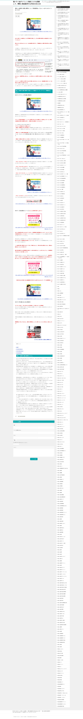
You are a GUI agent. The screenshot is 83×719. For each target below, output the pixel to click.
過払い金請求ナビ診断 (61, 620)
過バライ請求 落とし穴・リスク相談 (63, 115)
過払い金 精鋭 (60, 358)
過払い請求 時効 (60, 306)
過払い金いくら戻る (61, 380)
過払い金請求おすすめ (61, 611)
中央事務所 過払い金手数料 (62, 98)
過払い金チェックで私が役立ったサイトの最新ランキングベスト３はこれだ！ (63, 60)
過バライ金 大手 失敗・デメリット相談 (63, 140)
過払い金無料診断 (60, 510)
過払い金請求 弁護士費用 (19, 13)
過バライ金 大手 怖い (61, 148)
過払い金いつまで (60, 384)
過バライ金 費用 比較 (61, 215)
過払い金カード (60, 391)
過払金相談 (59, 686)
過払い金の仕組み (60, 428)
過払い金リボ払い (60, 444)
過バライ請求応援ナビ (61, 117)
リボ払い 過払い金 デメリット (62, 94)
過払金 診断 (59, 657)
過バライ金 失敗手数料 (61, 180)
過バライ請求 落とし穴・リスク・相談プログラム (63, 112)
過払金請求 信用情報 (61, 699)
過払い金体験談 (60, 455)
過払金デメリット (60, 664)
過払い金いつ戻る (60, 386)
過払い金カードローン (61, 393)
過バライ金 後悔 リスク (61, 191)
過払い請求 (59, 295)
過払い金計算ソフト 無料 (61, 543)
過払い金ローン (60, 446)
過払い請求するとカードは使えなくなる (63, 309)
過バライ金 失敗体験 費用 (62, 178)
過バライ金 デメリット (61, 119)
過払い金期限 (60, 492)
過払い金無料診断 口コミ (61, 514)
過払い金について (60, 424)
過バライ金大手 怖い (61, 243)
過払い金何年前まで (61, 459)
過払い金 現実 (60, 351)
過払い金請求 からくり (61, 567)
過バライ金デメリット (61, 224)
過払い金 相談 (60, 353)
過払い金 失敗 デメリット (62, 338)
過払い (59, 288)
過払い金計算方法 (60, 545)
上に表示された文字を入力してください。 (20, 442)
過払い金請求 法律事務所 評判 (62, 602)
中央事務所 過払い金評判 (61, 100)
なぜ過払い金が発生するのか (62, 85)
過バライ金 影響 (60, 189)
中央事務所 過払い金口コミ (62, 96)
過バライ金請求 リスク (61, 268)
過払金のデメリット (61, 673)
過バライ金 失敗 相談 (61, 169)
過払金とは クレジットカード (62, 668)
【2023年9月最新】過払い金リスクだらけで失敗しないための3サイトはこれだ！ (63, 29)
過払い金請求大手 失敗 (61, 622)
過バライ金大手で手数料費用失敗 (63, 247)
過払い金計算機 (60, 547)
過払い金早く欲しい (61, 488)
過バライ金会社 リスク (61, 241)
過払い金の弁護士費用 (61, 430)
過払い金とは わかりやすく (62, 417)
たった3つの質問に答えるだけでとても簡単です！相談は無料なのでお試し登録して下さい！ (36, 31)
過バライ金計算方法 (61, 264)
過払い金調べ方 (60, 558)
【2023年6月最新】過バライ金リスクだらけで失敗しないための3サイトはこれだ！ (63, 34)
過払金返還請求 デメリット (62, 701)
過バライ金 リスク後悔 (61, 130)
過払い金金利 (60, 646)
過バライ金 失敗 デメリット (62, 165)
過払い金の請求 (60, 435)
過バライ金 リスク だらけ (62, 126)
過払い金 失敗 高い (60, 342)
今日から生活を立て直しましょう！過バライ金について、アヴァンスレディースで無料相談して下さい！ (33, 203)
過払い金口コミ (60, 466)
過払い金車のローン (61, 629)
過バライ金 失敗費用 (61, 182)
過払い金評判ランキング (61, 556)
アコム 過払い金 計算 (61, 74)
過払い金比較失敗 (60, 501)
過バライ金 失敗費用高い (61, 187)
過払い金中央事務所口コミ (62, 450)
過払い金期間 (60, 490)
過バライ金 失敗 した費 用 (62, 160)
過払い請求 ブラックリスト (62, 299)
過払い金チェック (60, 404)
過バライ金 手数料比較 (61, 193)
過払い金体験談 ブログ (61, 457)
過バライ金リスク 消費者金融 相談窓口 (63, 236)
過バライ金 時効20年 (61, 198)
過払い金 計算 (60, 360)
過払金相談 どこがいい (61, 688)
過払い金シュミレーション (62, 397)
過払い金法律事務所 (61, 503)
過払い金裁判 (60, 525)
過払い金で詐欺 (60, 406)
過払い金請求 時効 (60, 598)
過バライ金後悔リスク (61, 262)
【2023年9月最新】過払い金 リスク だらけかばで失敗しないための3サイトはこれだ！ (63, 17)
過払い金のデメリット (61, 426)
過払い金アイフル (60, 371)
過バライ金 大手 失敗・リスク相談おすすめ (63, 143)
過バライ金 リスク (61, 124)
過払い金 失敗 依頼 (60, 340)
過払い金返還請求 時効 (61, 642)
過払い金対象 (60, 477)
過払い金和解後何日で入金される (63, 468)
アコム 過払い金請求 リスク (62, 76)
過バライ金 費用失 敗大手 (62, 220)
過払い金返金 (60, 644)
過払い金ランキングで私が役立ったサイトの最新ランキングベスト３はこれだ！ (63, 52)
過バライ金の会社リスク (61, 233)
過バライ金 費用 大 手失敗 (62, 211)
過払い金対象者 (60, 483)
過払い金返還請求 (60, 633)
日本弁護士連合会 (19, 349)
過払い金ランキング (61, 437)
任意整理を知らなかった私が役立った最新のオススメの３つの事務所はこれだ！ (63, 38)
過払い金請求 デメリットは (62, 571)
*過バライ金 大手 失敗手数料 (62, 72)
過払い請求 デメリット (61, 297)
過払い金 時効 (60, 347)
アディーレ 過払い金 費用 (62, 78)
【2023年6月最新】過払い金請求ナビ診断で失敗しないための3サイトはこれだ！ (63, 25)
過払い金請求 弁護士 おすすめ (62, 582)
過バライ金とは (60, 231)
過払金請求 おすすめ (61, 690)
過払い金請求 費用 (60, 609)
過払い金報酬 (60, 472)
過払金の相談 (60, 679)
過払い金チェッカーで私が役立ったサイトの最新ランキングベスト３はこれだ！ (63, 65)
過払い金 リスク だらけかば (62, 325)
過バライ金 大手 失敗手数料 (62, 146)
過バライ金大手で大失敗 (61, 245)
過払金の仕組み (60, 675)
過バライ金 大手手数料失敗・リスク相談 (63, 156)
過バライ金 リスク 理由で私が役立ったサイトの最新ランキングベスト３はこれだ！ (63, 43)
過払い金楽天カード (61, 499)
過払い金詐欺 (60, 554)
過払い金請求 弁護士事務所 (62, 591)
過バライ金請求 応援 (61, 273)
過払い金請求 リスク (61, 578)
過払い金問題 (60, 470)
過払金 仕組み (60, 651)
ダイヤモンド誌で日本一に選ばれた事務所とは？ (43, 339)
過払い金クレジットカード (62, 395)
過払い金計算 (60, 534)
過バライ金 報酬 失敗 (61, 135)
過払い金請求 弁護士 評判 (62, 589)
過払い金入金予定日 (61, 461)
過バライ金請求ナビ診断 (61, 275)
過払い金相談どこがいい (61, 523)
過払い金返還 (60, 631)
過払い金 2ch (60, 316)
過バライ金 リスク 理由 (61, 128)
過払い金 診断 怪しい (61, 362)
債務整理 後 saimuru (61, 107)
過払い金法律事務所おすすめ (62, 505)
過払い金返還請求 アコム (61, 635)
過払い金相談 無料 (60, 521)
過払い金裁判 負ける (61, 527)
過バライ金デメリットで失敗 (62, 226)
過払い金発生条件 (60, 516)
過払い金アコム (60, 373)
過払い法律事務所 (60, 293)
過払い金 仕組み (60, 329)
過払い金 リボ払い (60, 327)
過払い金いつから (60, 382)
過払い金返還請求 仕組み (61, 640)
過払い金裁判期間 (60, 532)
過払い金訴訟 (60, 549)
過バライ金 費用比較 (61, 222)
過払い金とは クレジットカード (62, 413)
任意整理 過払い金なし (61, 105)
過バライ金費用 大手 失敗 (62, 284)
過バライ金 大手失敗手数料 (62, 150)
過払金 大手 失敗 (60, 653)
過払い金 (59, 314)
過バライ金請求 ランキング (62, 266)
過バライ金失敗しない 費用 (62, 254)
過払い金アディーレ (61, 375)
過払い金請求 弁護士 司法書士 (62, 587)
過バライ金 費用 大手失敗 (62, 213)
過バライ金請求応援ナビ (61, 282)
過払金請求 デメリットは (62, 695)
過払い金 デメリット (61, 320)
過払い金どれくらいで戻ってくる (63, 419)
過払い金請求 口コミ (61, 580)
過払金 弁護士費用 (60, 655)
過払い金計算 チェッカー (61, 536)
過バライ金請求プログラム (62, 277)
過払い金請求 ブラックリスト (62, 576)
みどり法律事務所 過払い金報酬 (62, 89)
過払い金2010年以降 (61, 369)
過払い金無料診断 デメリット (62, 512)
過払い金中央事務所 (61, 448)
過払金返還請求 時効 (61, 706)
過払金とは (59, 666)
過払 (58, 286)
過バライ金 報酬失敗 (61, 137)
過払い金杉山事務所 (61, 494)
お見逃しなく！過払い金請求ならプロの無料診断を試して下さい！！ (39, 192)
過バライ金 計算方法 (61, 209)
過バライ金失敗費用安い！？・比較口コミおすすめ (63, 257)
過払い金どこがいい (61, 408)
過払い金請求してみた (61, 613)
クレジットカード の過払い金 (62, 83)
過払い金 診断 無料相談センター (63, 364)
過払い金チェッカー (61, 402)
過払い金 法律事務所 (61, 349)
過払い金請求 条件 (60, 600)
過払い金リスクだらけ (61, 441)
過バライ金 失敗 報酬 (61, 167)
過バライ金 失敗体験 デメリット (63, 176)
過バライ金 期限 (60, 200)
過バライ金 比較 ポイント (62, 204)
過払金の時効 (60, 677)
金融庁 (17, 347)
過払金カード (60, 662)
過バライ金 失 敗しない (61, 158)
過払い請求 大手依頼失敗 (61, 304)
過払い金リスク (60, 439)
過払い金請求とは (60, 618)
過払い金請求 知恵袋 (61, 604)
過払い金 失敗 (60, 336)
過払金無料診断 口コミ (61, 684)
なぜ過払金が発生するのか (62, 87)
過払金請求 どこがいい (61, 697)
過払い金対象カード (61, 479)
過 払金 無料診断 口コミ (61, 109)
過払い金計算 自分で (61, 538)
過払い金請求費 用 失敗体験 (62, 624)
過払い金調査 (60, 560)
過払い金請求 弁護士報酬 (61, 593)
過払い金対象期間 (60, 481)
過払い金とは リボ (60, 415)
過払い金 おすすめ (60, 318)
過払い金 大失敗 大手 (61, 331)
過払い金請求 (60, 565)
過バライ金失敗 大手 (61, 252)
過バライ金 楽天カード (61, 202)
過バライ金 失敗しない (61, 171)
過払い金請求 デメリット (61, 569)
